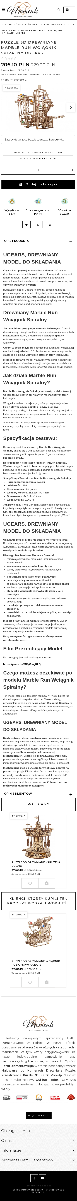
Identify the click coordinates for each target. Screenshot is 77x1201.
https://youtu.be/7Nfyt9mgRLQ (22, 664)
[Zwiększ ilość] (72, 170)
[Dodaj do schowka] (29, 883)
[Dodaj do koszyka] (46, 883)
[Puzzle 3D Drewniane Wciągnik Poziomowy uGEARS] (38, 936)
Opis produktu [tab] (16, 241)
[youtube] (42, 1178)
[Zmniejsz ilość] (4, 170)
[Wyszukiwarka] (59, 9)
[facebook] (34, 1178)
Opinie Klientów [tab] (18, 793)
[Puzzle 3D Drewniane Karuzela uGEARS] (38, 837)
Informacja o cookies (39, 1186)
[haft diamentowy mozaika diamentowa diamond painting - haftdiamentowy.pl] (22, 9)
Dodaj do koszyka (42, 184)
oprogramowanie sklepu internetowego (38, 1190)
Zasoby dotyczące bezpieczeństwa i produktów (34, 139)
